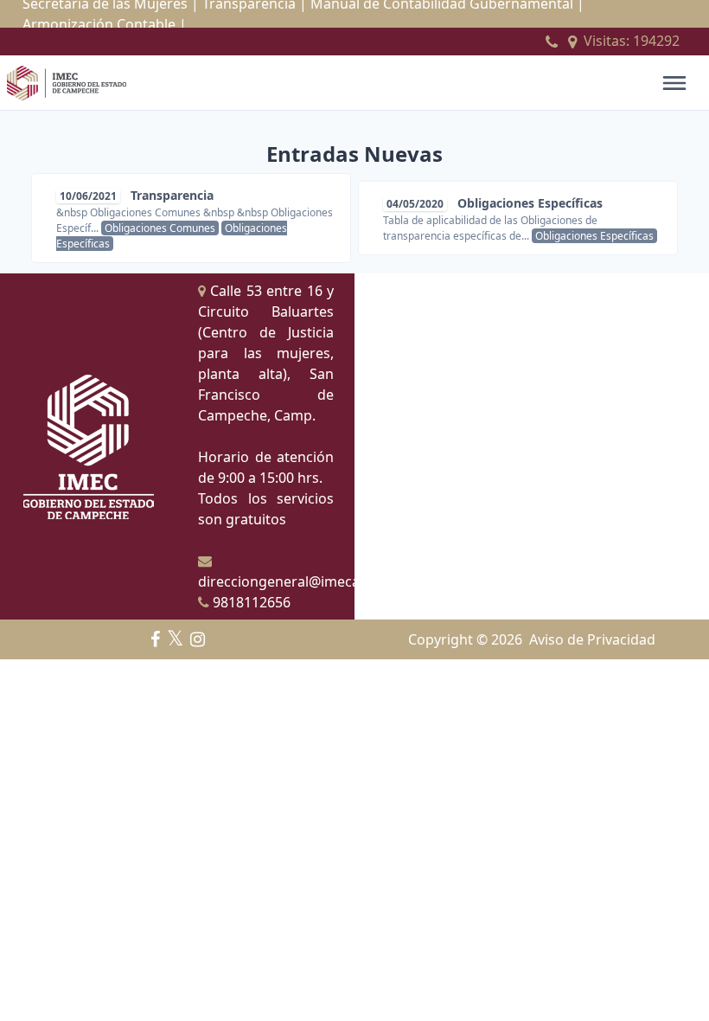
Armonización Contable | (104, 24)
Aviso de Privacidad (592, 639)
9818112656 (250, 602)
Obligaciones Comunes (160, 228)
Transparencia (172, 195)
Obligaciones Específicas (530, 203)
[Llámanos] (552, 41)
